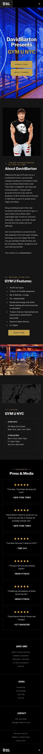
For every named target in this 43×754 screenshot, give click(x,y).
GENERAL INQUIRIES (21, 656)
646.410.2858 (21, 719)
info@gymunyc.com (21, 722)
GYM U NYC (21, 741)
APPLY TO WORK (21, 72)
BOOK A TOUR (21, 64)
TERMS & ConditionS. (21, 737)
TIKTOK (21, 698)
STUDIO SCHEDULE (21, 663)
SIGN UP (21, 666)
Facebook (21, 687)
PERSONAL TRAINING (21, 659)
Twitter (21, 694)
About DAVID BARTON (21, 652)
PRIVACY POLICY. (21, 733)
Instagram (21, 691)
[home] (6, 4)
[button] (39, 4)
